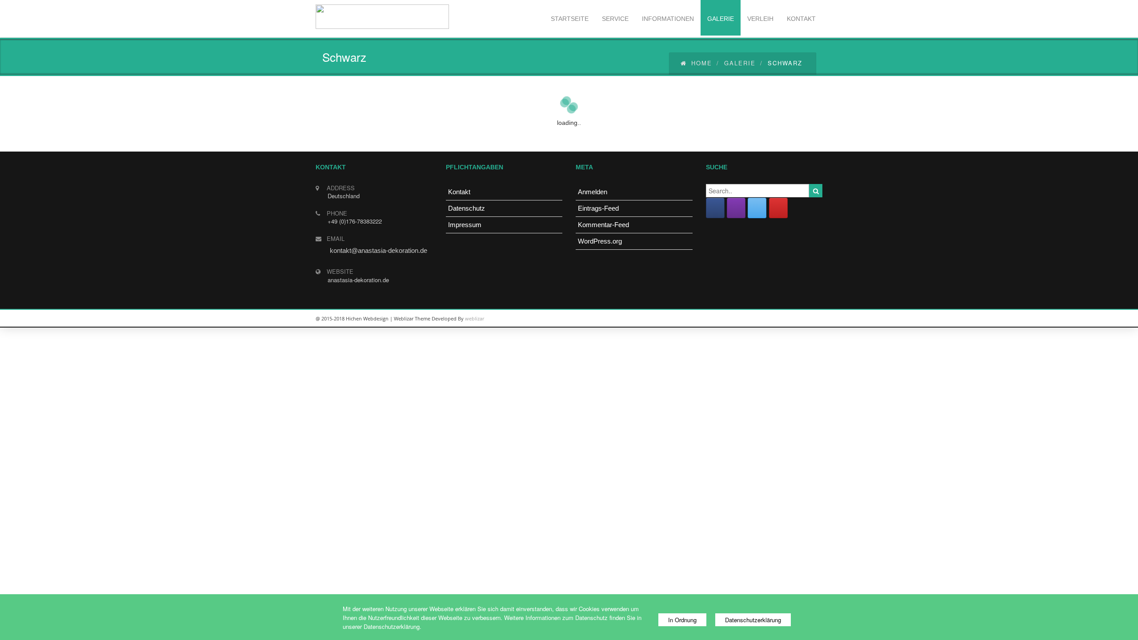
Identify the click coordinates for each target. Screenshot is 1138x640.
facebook (811, 319)
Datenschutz (466, 208)
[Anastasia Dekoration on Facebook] (715, 208)
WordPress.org (600, 241)
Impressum (464, 224)
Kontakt (459, 192)
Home (701, 63)
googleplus (771, 319)
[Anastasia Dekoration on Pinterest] (778, 208)
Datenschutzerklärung (753, 620)
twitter (791, 319)
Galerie (740, 63)
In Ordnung (682, 620)
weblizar (474, 318)
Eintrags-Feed (598, 208)
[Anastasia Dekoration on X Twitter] (757, 208)
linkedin (751, 319)
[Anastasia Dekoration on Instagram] (736, 208)
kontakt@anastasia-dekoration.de (378, 250)
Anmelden (592, 192)
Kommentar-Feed (603, 224)
